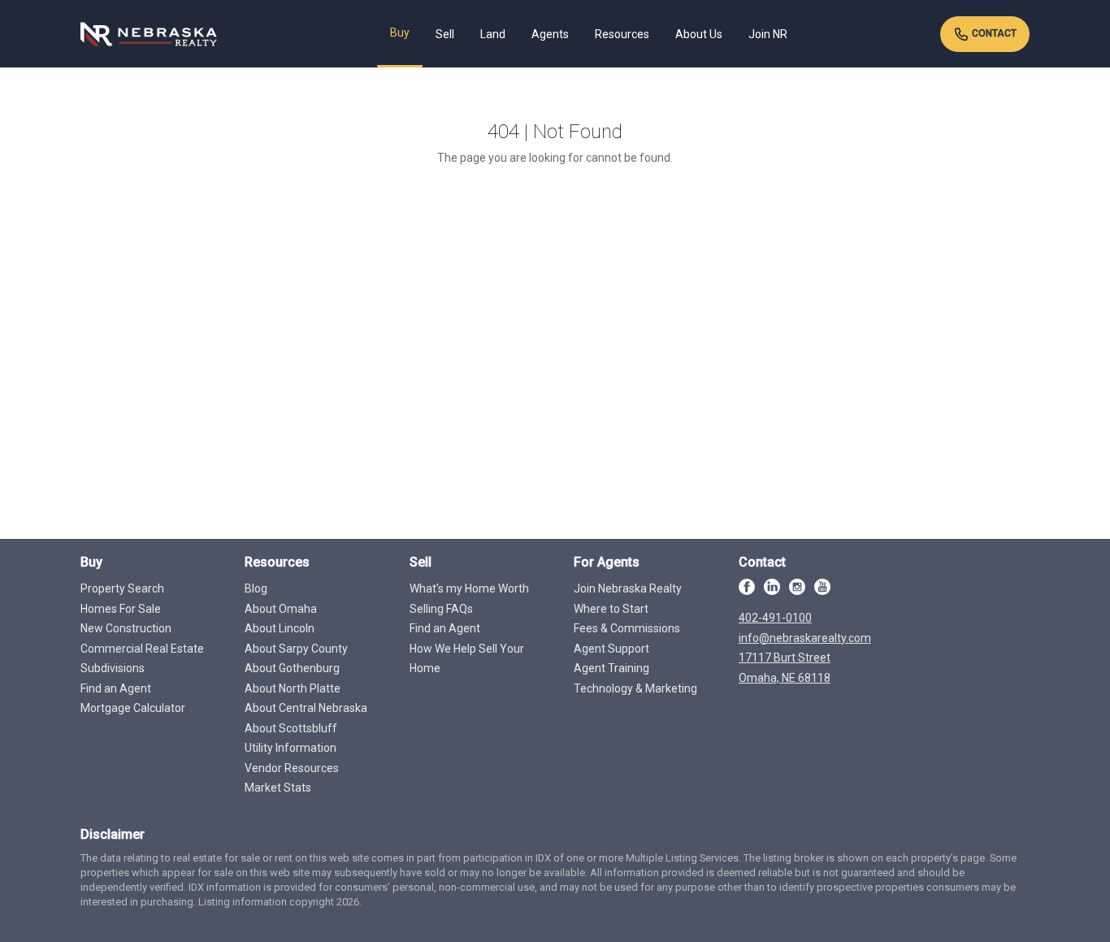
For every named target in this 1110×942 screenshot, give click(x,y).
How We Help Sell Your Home (467, 658)
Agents (550, 34)
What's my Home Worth (469, 588)
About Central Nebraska (306, 707)
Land (492, 34)
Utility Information (290, 747)
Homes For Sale (120, 608)
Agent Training (611, 668)
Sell (445, 34)
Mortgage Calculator (132, 707)
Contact (993, 33)
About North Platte (292, 688)
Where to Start (611, 608)
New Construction (125, 628)
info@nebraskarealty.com (805, 638)
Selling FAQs (441, 608)
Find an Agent (115, 688)
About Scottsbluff (291, 728)
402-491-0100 (775, 617)
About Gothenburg (292, 668)
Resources (622, 34)
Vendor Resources (292, 768)
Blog (256, 588)
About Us (698, 34)
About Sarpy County (296, 648)
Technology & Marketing (635, 688)
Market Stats (278, 787)
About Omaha (281, 608)
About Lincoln (279, 628)
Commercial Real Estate (142, 648)
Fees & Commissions (627, 628)
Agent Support (611, 648)
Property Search (122, 588)
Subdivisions (112, 668)
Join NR (767, 34)
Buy (400, 32)
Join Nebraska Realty (628, 588)
